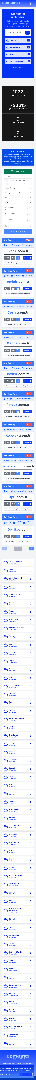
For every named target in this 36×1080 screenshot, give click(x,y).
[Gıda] (18, 411)
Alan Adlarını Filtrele (19, 231)
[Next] (31, 548)
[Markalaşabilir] (18, 319)
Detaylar (26, 258)
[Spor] (18, 473)
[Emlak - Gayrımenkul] (18, 288)
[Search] (27, 33)
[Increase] (30, 208)
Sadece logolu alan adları (17, 180)
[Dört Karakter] (18, 504)
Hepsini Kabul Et (26, 1075)
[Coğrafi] (18, 536)
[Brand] (11, 4)
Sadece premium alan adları (18, 184)
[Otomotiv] (18, 258)
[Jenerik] (18, 350)
